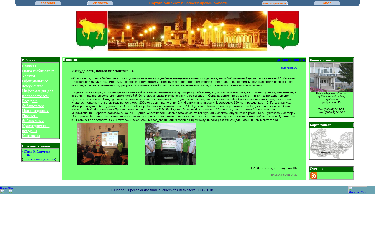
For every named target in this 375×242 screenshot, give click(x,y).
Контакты (31, 135)
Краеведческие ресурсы (35, 128)
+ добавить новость (289, 60)
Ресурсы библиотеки (33, 103)
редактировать (289, 68)
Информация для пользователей (37, 93)
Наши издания (35, 110)
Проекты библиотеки (33, 118)
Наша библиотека (38, 70)
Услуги (28, 75)
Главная (29, 65)
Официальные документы (35, 83)
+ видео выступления (39, 159)
